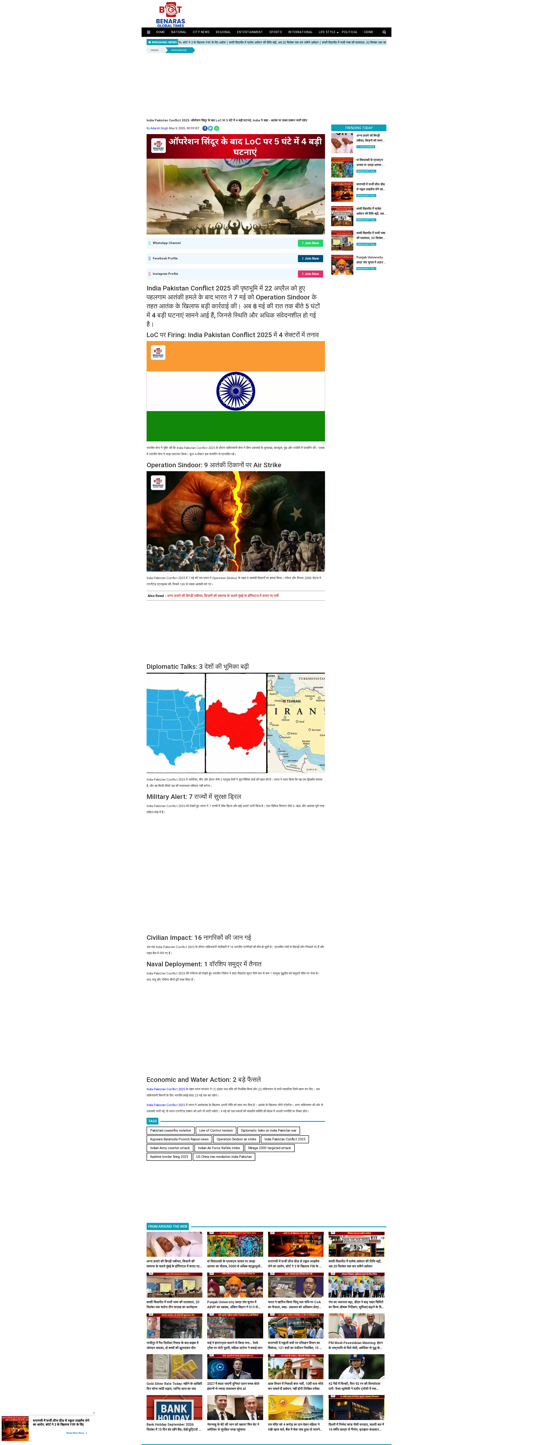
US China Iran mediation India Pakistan (224, 1157)
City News (201, 32)
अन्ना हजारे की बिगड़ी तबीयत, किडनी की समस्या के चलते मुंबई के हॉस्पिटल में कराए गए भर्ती (223, 596)
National (179, 32)
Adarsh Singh (159, 128)
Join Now (312, 243)
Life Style (327, 32)
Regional (223, 32)
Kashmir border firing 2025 (169, 1157)
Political (350, 32)
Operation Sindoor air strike (236, 1139)
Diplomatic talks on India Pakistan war (268, 1130)
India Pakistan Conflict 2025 (166, 1089)
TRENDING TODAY (359, 128)
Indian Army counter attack (170, 1148)
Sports (275, 32)
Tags (152, 1121)
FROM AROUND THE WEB (167, 1226)
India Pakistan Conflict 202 (165, 1105)
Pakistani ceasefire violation (170, 1130)
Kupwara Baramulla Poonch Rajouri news (179, 1139)
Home (160, 32)
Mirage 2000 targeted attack (269, 1148)
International (300, 32)
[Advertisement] (266, 85)
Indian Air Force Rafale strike (219, 1148)
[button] (148, 32)
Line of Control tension (216, 1130)
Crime (369, 32)
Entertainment (250, 32)
